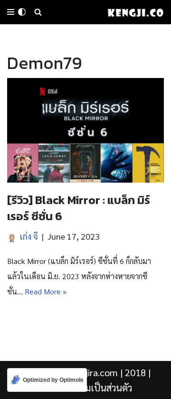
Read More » (45, 291)
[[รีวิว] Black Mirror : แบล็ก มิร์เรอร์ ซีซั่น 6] (85, 130)
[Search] (38, 12)
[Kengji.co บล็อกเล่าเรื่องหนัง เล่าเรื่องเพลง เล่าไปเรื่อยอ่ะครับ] (135, 12)
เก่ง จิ (29, 236)
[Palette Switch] (22, 12)
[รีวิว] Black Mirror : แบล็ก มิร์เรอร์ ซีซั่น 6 (78, 208)
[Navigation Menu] (10, 12)
